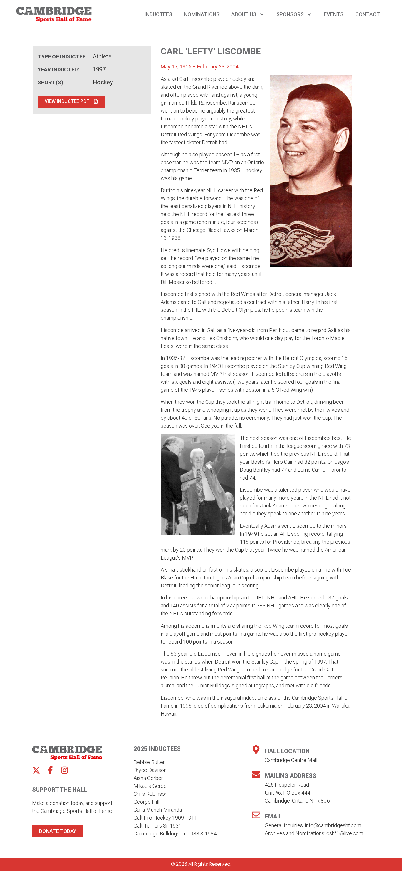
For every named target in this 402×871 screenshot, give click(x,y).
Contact (367, 14)
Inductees (158, 14)
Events (333, 14)
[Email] (256, 814)
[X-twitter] (36, 770)
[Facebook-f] (50, 770)
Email (273, 816)
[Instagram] (64, 770)
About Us (243, 14)
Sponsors (290, 14)
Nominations (202, 14)
